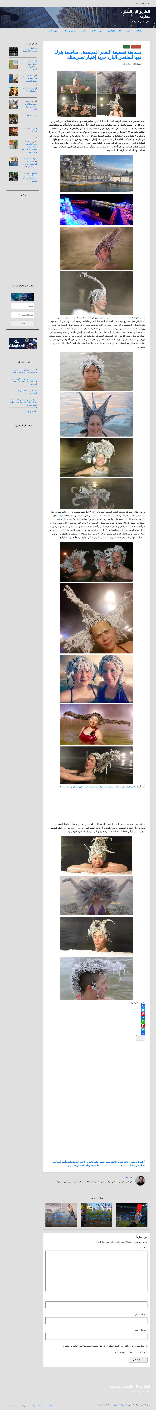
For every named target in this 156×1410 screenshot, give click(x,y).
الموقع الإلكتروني (140, 1330)
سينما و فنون (97, 31)
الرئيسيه (50, 1406)
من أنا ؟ (23, 1406)
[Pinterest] (96, 1014)
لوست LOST (31, 116)
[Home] (147, 29)
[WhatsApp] (96, 1022)
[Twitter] (96, 1010)
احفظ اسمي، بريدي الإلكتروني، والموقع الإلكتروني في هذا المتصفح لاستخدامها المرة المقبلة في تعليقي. (104, 1346)
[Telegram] (96, 1029)
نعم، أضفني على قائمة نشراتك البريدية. (130, 1352)
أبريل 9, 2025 (140, 1223)
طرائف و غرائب (69, 31)
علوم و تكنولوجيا (114, 31)
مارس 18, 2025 (104, 1223)
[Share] (96, 1033)
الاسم (144, 1299)
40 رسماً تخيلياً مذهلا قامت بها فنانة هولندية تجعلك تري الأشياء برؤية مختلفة (29, 146)
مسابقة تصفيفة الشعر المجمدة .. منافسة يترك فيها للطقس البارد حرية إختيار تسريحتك (97, 55)
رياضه (84, 31)
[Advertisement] (126, 806)
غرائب (128, 64)
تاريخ (128, 31)
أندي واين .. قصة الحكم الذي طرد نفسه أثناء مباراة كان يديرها (132, 1218)
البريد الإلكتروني (140, 1314)
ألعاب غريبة (135, 47)
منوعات (139, 31)
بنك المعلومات (36, 1406)
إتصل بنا (12, 1406)
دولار (60, 515)
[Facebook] (96, 1006)
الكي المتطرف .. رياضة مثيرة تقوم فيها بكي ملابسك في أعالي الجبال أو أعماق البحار (97, 787)
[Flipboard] (96, 1025)
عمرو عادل (128, 1177)
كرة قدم (132, 1212)
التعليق (144, 1248)
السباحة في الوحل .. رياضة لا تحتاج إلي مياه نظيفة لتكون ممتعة (97, 1218)
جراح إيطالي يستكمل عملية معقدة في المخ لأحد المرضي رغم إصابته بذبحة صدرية (23, 402)
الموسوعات (53, 31)
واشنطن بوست (30, 411)
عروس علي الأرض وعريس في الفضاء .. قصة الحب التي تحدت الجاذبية (24, 381)
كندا (123, 64)
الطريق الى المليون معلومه (129, 1386)
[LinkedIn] (96, 1018)
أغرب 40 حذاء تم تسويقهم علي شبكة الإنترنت (30, 78)
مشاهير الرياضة (60, 1212)
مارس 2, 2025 (69, 1223)
